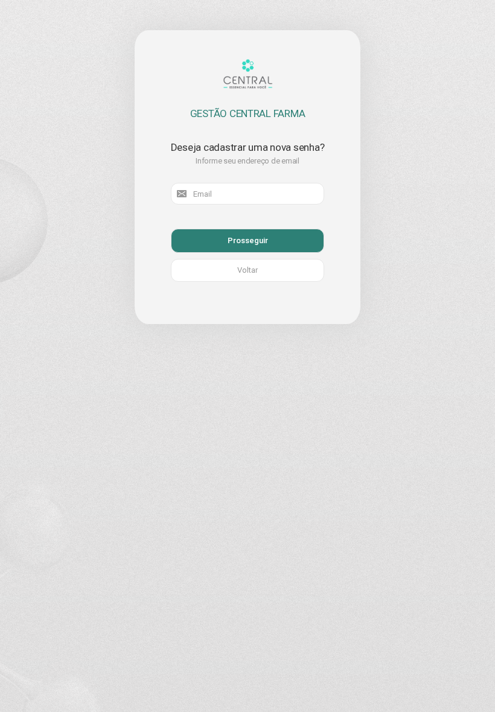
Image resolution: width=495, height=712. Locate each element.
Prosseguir (248, 240)
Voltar (247, 270)
